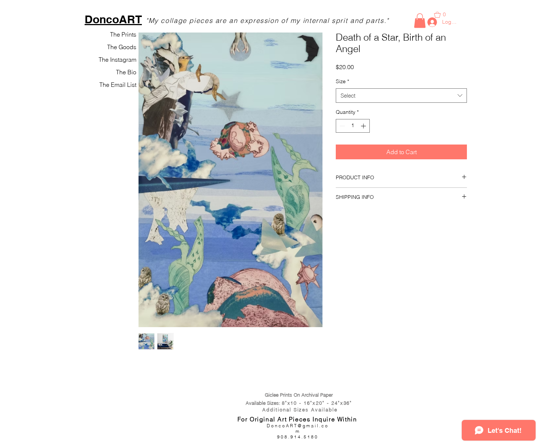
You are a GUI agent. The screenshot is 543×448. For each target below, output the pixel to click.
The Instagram (117, 59)
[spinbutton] (352, 125)
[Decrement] (341, 125)
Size (342, 81)
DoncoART (113, 19)
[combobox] (401, 95)
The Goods (121, 47)
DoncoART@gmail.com (298, 428)
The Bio (126, 72)
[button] (420, 20)
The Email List (117, 84)
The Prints (123, 34)
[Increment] (364, 125)
